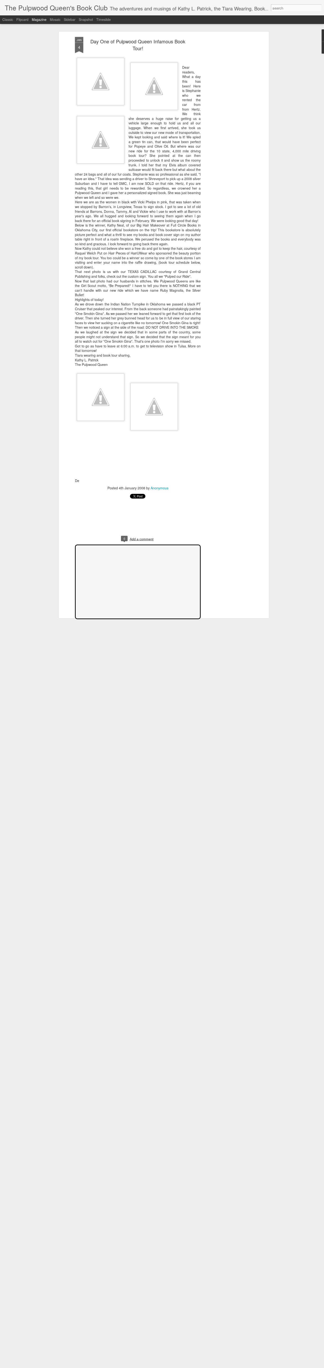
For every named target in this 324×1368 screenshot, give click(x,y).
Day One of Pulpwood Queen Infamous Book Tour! (137, 45)
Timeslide (103, 19)
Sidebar (69, 19)
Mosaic (55, 19)
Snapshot (86, 19)
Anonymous (159, 488)
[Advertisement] (226, 112)
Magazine (39, 19)
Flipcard (22, 19)
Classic (7, 19)
